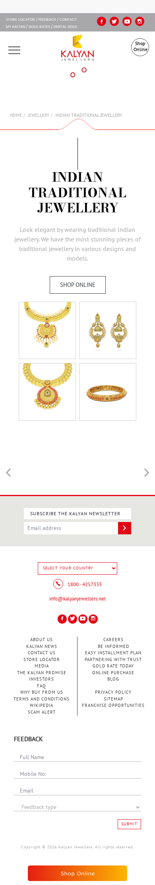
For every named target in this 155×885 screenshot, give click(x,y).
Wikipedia (41, 705)
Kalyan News (41, 646)
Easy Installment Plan (113, 652)
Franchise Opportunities (113, 705)
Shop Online (140, 46)
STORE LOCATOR (20, 20)
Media (42, 666)
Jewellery (38, 115)
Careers (113, 639)
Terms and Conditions (42, 699)
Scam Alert (42, 712)
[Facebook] (101, 21)
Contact (68, 20)
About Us (41, 639)
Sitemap (113, 699)
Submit (129, 824)
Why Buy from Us (41, 692)
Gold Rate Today (113, 666)
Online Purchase (113, 672)
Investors (41, 679)
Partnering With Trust (113, 659)
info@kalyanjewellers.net (77, 599)
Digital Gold (65, 27)
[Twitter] (114, 21)
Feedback (47, 20)
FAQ (41, 686)
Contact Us (42, 652)
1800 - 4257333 (84, 584)
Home (16, 115)
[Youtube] (127, 21)
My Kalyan (15, 27)
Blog (113, 679)
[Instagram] (139, 21)
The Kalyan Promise (41, 672)
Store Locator (41, 659)
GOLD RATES (39, 27)
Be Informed (113, 646)
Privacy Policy (113, 692)
